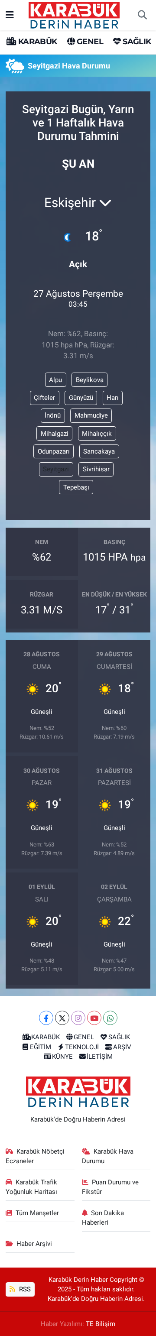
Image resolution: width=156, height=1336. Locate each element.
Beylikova (90, 380)
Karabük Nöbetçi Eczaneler (35, 1156)
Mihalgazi (54, 434)
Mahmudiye (91, 415)
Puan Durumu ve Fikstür (110, 1187)
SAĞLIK (136, 41)
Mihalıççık (97, 434)
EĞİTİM (40, 1047)
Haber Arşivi (34, 1244)
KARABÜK (36, 41)
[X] (62, 1018)
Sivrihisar (96, 469)
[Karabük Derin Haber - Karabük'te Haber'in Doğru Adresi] (74, 14)
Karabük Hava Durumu (108, 1156)
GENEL (89, 41)
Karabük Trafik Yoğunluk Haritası (32, 1187)
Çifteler (44, 398)
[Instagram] (78, 1018)
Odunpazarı (54, 451)
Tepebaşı (76, 487)
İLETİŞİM (100, 1056)
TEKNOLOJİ (82, 1047)
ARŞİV (122, 1047)
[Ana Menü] (10, 14)
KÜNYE (62, 1056)
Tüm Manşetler (37, 1213)
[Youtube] (94, 1018)
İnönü (53, 415)
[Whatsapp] (110, 1018)
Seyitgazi (56, 469)
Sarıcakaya (99, 451)
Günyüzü (81, 398)
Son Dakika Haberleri (103, 1217)
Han (112, 398)
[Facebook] (46, 1018)
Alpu (55, 380)
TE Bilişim (100, 1324)
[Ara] (142, 15)
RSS (24, 1289)
